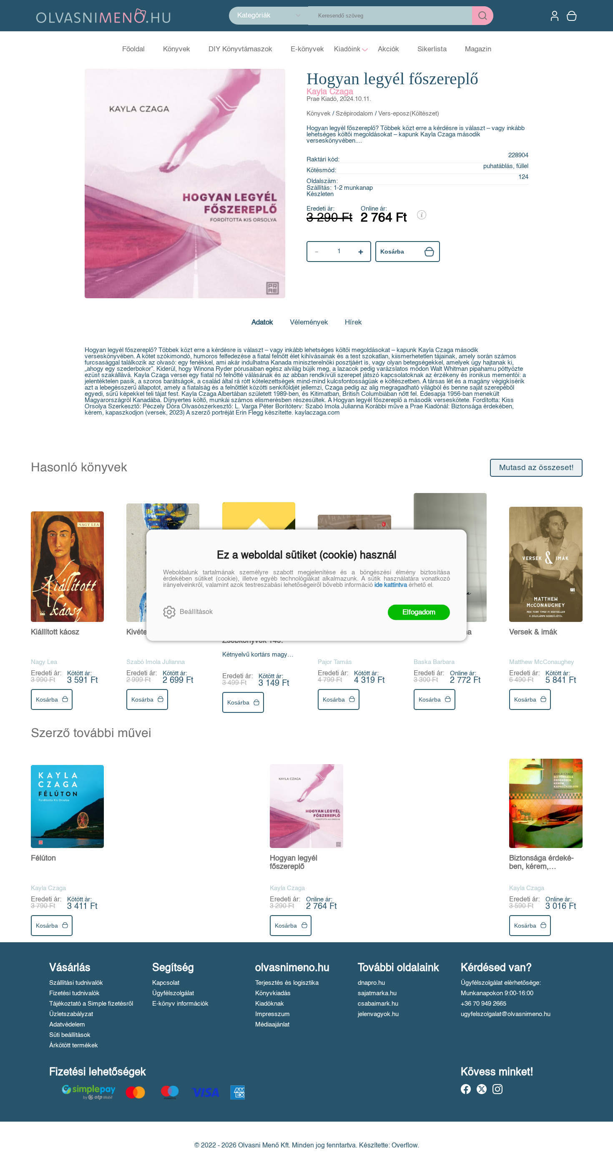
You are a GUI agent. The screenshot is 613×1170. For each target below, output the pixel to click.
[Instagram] (497, 1089)
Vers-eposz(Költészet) (408, 114)
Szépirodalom (354, 114)
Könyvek (318, 114)
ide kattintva (390, 584)
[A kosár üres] (572, 16)
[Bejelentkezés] (554, 16)
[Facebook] (466, 1089)
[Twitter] (482, 1089)
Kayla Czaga (329, 92)
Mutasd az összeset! (536, 468)
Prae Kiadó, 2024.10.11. (338, 99)
